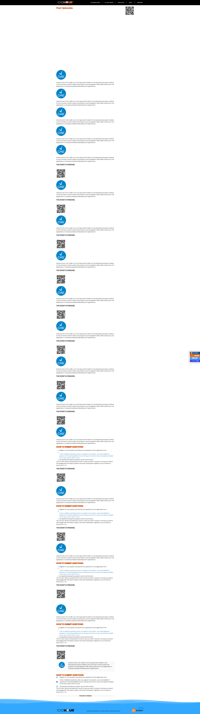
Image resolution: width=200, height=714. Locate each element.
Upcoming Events (95, 2)
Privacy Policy (117, 711)
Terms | (112, 711)
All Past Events (109, 2)
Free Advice (121, 2)
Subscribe (139, 2)
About (130, 2)
